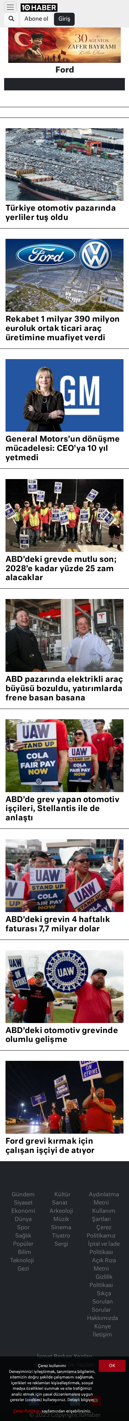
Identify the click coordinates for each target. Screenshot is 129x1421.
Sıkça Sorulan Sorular (102, 1302)
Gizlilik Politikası (101, 1281)
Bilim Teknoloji (22, 1257)
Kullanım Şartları (104, 1215)
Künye (102, 1327)
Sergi (61, 1244)
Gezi (23, 1269)
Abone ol (36, 19)
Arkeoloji (61, 1211)
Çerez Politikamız (101, 1232)
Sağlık (23, 1236)
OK (112, 1366)
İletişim (102, 1335)
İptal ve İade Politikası (104, 1248)
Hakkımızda (102, 1318)
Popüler (23, 1244)
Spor (23, 1228)
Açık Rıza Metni (104, 1265)
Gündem (23, 1195)
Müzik (61, 1219)
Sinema (61, 1228)
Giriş (64, 19)
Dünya (23, 1219)
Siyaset (23, 1203)
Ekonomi (23, 1211)
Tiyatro (61, 1236)
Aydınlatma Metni (104, 1199)
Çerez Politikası (27, 1411)
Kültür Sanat (61, 1199)
